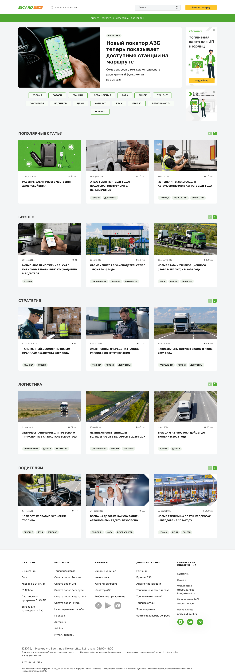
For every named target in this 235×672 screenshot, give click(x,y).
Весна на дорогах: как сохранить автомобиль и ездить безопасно (114, 518)
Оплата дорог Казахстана (70, 596)
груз (119, 103)
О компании (29, 570)
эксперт (28, 532)
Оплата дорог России (67, 577)
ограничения (102, 95)
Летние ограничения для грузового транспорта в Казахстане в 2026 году (49, 434)
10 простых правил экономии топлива (44, 518)
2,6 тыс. (141, 260)
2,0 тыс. (141, 176)
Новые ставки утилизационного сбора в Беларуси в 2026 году (182, 267)
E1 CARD (136, 103)
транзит (162, 95)
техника (100, 111)
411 (76, 260)
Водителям (137, 18)
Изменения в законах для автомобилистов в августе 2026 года (185, 183)
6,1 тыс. (210, 427)
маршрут (100, 103)
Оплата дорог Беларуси (69, 590)
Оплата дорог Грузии (67, 602)
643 (76, 343)
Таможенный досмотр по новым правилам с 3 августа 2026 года (46, 351)
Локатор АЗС (103, 590)
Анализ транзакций (148, 583)
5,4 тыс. (209, 260)
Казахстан (61, 449)
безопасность (161, 103)
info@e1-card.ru (186, 593)
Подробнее (201, 80)
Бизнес (95, 18)
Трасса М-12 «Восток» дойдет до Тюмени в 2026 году (181, 434)
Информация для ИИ (31, 656)
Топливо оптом (145, 602)
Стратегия (108, 18)
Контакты (183, 573)
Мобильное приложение (110, 596)
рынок (143, 95)
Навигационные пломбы (69, 609)
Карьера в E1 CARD (33, 583)
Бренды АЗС (144, 577)
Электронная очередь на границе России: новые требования (114, 351)
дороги (57, 95)
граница (77, 95)
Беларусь (187, 281)
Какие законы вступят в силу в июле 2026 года (185, 351)
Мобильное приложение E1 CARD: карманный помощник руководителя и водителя (50, 269)
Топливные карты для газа (152, 590)
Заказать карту (201, 7)
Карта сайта (172, 652)
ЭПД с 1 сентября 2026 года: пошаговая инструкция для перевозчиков (110, 185)
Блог (24, 577)
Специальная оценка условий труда (144, 652)
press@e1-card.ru (187, 614)
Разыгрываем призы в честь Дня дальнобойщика (46, 183)
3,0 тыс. (141, 427)
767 (76, 511)
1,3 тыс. (210, 176)
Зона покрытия (145, 609)
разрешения (180, 198)
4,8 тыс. (209, 343)
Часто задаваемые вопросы (153, 615)
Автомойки (61, 622)
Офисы (181, 580)
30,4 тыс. (209, 511)
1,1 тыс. (142, 343)
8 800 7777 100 (185, 603)
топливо (52, 532)
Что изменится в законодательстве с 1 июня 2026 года (117, 267)
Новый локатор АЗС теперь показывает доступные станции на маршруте (137, 52)
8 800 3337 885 (185, 590)
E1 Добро (27, 590)
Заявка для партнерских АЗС (33, 608)
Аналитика (102, 577)
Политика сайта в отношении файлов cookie (100, 652)
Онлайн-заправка (106, 583)
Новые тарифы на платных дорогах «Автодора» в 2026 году (184, 518)
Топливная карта (64, 570)
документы (37, 103)
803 (143, 511)
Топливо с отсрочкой (149, 596)
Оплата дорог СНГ (65, 583)
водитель (60, 103)
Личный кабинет (105, 570)
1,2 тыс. (74, 176)
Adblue (58, 628)
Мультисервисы (64, 634)
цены (80, 103)
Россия (37, 95)
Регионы (141, 570)
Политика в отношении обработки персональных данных (48, 652)
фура (125, 95)
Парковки (60, 615)
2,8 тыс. (74, 427)
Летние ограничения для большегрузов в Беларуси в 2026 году (117, 434)
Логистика (122, 18)
